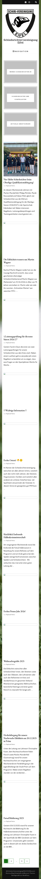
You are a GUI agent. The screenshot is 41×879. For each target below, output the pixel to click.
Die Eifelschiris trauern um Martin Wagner (19, 261)
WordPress (26, 875)
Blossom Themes (29, 873)
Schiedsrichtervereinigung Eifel (21, 41)
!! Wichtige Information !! (15, 410)
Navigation (21, 51)
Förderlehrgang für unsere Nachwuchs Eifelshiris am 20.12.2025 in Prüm (20, 738)
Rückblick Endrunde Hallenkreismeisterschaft (15, 536)
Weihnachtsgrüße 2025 (14, 661)
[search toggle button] (36, 2)
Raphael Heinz (10, 186)
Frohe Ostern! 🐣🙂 (13, 460)
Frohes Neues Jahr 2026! (15, 611)
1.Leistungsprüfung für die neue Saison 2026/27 (18, 338)
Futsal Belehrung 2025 (14, 818)
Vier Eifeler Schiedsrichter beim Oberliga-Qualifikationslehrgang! (19, 181)
